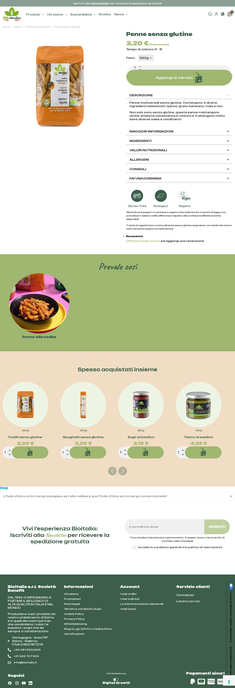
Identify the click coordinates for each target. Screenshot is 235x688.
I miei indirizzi (129, 598)
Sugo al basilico (141, 437)
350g (140, 430)
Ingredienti (179, 141)
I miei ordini (128, 593)
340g (25, 430)
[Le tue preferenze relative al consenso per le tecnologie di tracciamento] (229, 682)
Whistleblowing (75, 623)
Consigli (179, 169)
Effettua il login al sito (143, 241)
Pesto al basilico (199, 437)
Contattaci (185, 595)
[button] (223, 14)
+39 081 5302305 (27, 649)
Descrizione (179, 95)
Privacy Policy (74, 618)
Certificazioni (74, 633)
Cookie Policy (74, 613)
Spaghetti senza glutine (83, 437)
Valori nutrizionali (179, 150)
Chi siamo (71, 593)
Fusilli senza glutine (25, 437)
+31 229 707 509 (26, 656)
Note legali (72, 603)
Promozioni (72, 598)
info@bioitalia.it (25, 662)
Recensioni (134, 236)
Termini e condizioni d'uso (82, 608)
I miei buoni (128, 608)
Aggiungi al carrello (174, 78)
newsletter (100, 3)
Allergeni (179, 159)
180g (198, 430)
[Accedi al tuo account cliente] (216, 14)
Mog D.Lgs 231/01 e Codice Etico (88, 628)
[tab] (179, 95)
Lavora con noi (188, 601)
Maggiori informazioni (179, 131)
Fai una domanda (179, 178)
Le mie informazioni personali (141, 603)
